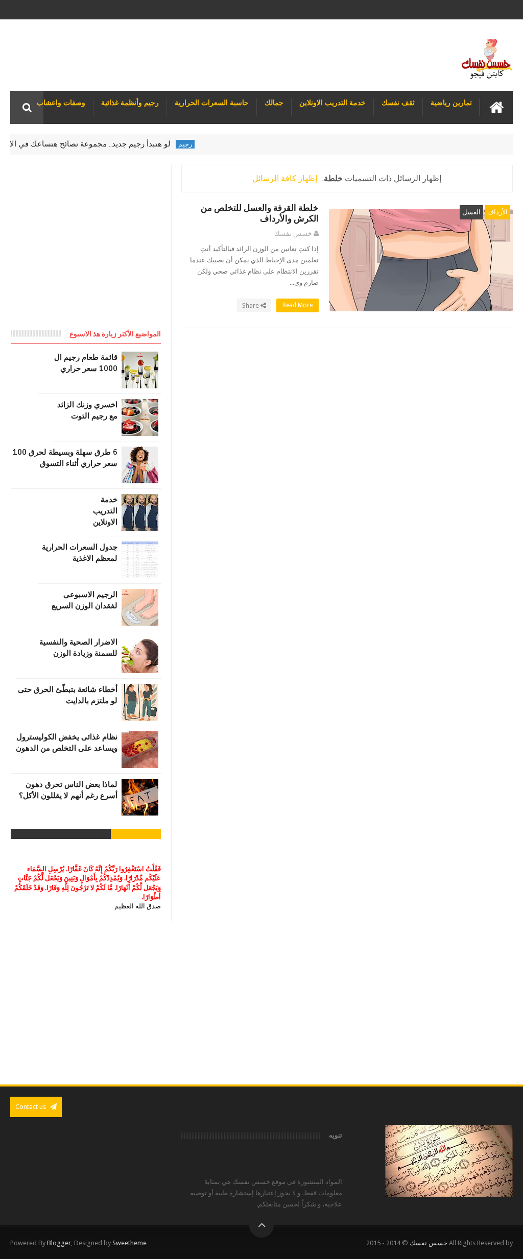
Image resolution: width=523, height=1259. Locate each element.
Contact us (31, 1106)
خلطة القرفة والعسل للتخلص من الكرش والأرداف (260, 213)
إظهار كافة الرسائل (284, 178)
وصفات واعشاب (61, 102)
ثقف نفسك (398, 102)
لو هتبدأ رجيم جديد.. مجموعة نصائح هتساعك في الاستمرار (94, 144)
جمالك (274, 102)
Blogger (59, 1243)
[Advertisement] (261, 1002)
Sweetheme (129, 1243)
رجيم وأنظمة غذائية (130, 102)
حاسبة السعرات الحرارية (212, 102)
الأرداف (497, 212)
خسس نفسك (428, 1243)
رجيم (200, 144)
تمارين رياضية (451, 102)
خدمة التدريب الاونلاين (332, 102)
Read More (297, 305)
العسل (471, 212)
